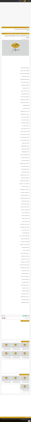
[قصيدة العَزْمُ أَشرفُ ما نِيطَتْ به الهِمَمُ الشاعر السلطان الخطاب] (25, 315)
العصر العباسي (23, 33)
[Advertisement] (15, 8)
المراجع (28, 30)
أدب (26, 33)
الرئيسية (28, 33)
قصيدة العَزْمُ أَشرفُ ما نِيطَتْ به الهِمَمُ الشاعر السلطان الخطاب (21, 29)
